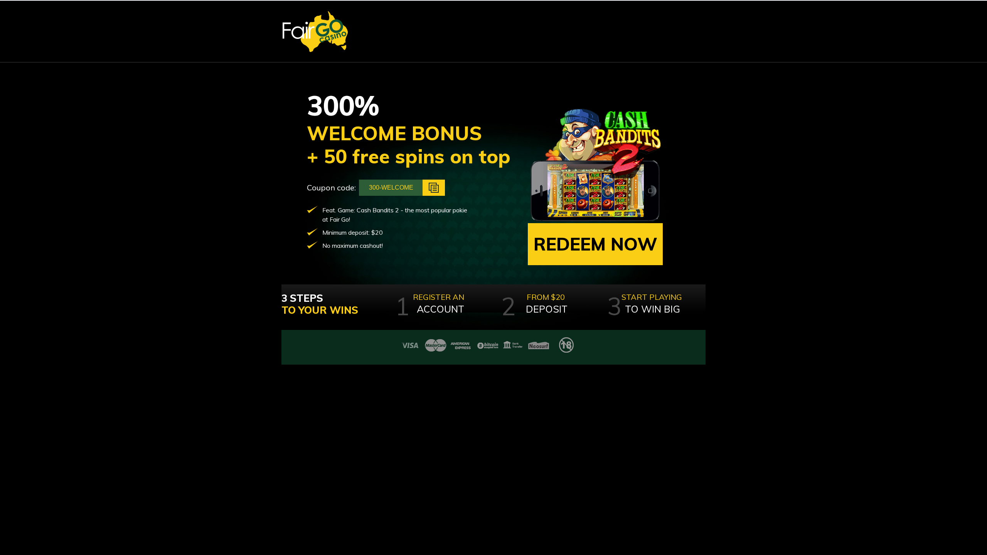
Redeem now (595, 244)
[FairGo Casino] (315, 31)
